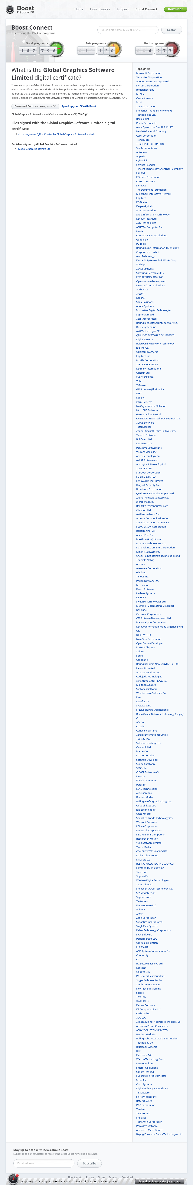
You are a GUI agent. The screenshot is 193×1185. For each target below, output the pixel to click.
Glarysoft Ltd (143, 510)
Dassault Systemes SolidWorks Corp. (156, 260)
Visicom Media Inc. (146, 452)
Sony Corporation (146, 106)
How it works (100, 9)
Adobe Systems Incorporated (152, 81)
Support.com (143, 897)
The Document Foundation (151, 189)
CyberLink (142, 160)
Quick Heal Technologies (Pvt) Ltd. (155, 493)
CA (137, 959)
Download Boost (35, 106)
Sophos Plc (142, 876)
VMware (141, 385)
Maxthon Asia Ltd (146, 684)
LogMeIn (141, 967)
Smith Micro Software (148, 984)
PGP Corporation (145, 1105)
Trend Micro (143, 139)
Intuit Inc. (141, 1080)
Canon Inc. (142, 659)
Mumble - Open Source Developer (155, 605)
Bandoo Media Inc (146, 1034)
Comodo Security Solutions (151, 235)
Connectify (142, 955)
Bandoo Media (144, 797)
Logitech (141, 198)
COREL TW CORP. (145, 181)
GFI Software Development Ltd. (153, 618)
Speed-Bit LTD (144, 468)
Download (175, 9)
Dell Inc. (140, 297)
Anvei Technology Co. (148, 456)
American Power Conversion (152, 1026)
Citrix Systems (144, 402)
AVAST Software (145, 268)
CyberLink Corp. (145, 377)
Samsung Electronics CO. (150, 273)
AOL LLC (141, 1017)
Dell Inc (140, 397)
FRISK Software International (152, 709)
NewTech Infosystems (148, 988)
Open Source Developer (149, 643)
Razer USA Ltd (144, 1101)
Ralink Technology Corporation (153, 930)
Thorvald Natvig (145, 560)
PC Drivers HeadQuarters (150, 976)
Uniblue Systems (145, 593)
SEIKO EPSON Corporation (151, 526)
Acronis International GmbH (152, 734)
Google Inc (142, 239)
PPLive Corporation (147, 826)
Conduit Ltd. (143, 372)
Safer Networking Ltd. (148, 743)
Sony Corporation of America (152, 522)
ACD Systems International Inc (153, 951)
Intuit (139, 102)
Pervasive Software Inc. (149, 447)
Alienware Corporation (149, 568)
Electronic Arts (144, 1055)
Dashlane (141, 610)
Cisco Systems (144, 1084)
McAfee (140, 94)
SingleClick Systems (147, 926)
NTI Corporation (145, 755)
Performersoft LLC (146, 938)
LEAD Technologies (146, 788)
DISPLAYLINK (143, 635)
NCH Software (144, 934)
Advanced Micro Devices (149, 1130)
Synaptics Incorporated (149, 922)
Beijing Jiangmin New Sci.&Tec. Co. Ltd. (157, 664)
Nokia (139, 231)
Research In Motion (147, 838)
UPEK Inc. (141, 597)
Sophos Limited (145, 314)
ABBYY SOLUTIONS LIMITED (152, 1030)
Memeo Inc (142, 585)
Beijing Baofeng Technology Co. (154, 801)
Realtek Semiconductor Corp (152, 506)
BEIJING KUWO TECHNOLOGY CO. (155, 863)
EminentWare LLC (146, 905)
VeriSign (141, 264)
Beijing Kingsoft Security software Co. (157, 323)
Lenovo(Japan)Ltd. (146, 218)
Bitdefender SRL (145, 89)
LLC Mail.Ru (142, 947)
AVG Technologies (146, 222)
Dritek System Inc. (146, 327)
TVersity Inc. (143, 739)
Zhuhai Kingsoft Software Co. (152, 497)
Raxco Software (145, 589)
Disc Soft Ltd (143, 859)
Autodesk (141, 152)
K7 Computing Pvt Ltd (148, 1009)
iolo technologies (145, 809)
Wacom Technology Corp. (150, 1059)
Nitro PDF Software (147, 410)
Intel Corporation (146, 210)
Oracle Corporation (147, 942)
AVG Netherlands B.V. (148, 514)
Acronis (140, 564)
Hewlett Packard (145, 164)
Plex (138, 697)
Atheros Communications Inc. (152, 518)
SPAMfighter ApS (145, 893)
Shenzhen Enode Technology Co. (154, 818)
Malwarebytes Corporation (151, 622)
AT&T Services (144, 793)
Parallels (141, 784)
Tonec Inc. (141, 872)
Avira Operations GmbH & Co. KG (154, 127)
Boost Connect (146, 9)
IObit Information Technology (153, 214)
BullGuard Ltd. (144, 439)
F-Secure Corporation (148, 177)
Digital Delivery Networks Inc (152, 1088)
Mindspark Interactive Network (153, 193)
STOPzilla (141, 768)
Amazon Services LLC (148, 672)
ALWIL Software (145, 422)
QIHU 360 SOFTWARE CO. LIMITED (155, 335)
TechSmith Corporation (149, 1121)
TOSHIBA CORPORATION (150, 144)
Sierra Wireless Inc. (146, 1096)
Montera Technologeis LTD (151, 543)
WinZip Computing (146, 780)
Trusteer (141, 1109)
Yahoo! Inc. (142, 576)
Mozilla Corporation (147, 360)
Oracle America (144, 98)
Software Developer (147, 759)
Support (123, 9)
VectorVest (142, 901)
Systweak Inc (143, 705)
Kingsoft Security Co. (147, 485)
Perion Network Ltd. (147, 581)
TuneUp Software (146, 435)
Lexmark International (148, 368)
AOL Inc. (141, 722)
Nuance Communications (150, 285)
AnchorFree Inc (144, 535)
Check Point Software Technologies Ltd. (158, 555)
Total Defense (143, 426)
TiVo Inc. (141, 997)
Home (78, 9)
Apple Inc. (141, 156)
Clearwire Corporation (148, 614)
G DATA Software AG (147, 772)
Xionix (139, 913)
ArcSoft (140, 293)
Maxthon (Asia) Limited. (149, 539)
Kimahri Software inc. (148, 551)
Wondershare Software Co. (151, 693)
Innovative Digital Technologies (153, 310)
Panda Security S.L (146, 123)
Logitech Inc (143, 356)
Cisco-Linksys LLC (146, 805)
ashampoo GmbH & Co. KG (151, 680)
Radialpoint (142, 119)
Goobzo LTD (143, 972)
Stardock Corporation (148, 472)
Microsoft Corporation (148, 73)
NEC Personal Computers (150, 834)
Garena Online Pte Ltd (148, 414)
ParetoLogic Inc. (145, 1063)
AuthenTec (142, 289)
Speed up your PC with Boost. (79, 106)
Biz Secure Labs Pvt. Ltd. (149, 963)
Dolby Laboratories (147, 855)
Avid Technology (145, 256)
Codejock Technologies (149, 676)
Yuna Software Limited (149, 842)
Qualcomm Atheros (147, 352)
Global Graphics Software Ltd (34, 148)
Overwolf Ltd (143, 747)
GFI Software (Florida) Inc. (150, 389)
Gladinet (141, 572)
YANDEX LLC (143, 1113)
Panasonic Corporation (149, 830)
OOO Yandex (143, 813)
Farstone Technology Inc (150, 868)
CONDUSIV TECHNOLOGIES (151, 851)
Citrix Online (143, 1013)
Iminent (140, 909)
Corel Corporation (146, 135)
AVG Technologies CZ (147, 331)
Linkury (140, 776)
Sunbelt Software (145, 764)
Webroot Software (146, 822)
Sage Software (144, 884)
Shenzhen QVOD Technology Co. (154, 888)
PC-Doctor (142, 202)
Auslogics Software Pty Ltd (151, 464)
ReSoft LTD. (142, 701)
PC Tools (141, 243)
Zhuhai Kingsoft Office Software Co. (156, 431)
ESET (139, 393)
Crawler (140, 726)
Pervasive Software (147, 1126)
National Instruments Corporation (155, 547)
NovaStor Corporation (148, 639)
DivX (138, 1051)
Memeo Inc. (142, 751)
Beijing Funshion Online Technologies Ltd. (159, 1134)
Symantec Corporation (149, 77)
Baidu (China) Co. (145, 530)
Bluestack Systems (146, 1046)
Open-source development (151, 281)
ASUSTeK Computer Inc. (149, 227)
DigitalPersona (144, 339)
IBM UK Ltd (142, 1001)
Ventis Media (143, 847)
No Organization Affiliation (151, 406)
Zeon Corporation (146, 917)
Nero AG (141, 185)
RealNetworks (144, 443)
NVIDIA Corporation (147, 85)
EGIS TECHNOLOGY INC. (149, 277)
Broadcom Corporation (149, 489)
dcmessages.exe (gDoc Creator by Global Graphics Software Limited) (56, 134)
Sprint (139, 655)
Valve (139, 381)
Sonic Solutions (144, 302)
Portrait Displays (145, 647)
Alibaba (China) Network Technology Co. (158, 1021)
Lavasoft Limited (145, 668)
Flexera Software (145, 1005)
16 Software (142, 1092)
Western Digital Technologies (152, 880)
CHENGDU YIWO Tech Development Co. (158, 418)
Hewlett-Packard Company (151, 131)
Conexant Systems (146, 730)
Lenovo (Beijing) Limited (149, 481)
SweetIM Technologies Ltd (151, 601)
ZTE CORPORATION (147, 364)
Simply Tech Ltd (145, 1072)
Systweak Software (146, 689)
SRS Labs (141, 1117)
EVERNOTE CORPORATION (151, 1076)
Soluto (140, 651)
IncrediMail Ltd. (145, 501)
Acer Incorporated (146, 318)
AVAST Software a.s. (147, 460)
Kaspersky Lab (144, 206)
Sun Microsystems (146, 148)
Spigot (140, 992)
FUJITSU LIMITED (145, 476)
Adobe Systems (145, 306)
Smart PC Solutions (147, 1067)
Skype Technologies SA (149, 980)
